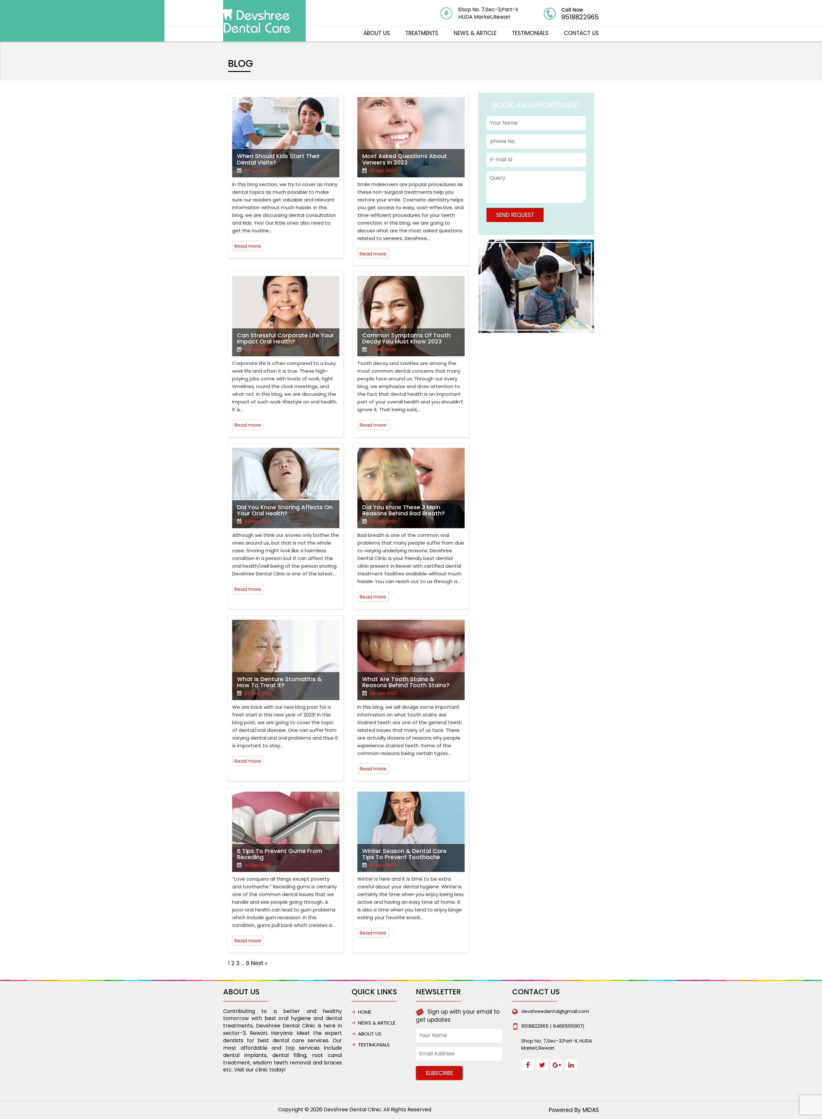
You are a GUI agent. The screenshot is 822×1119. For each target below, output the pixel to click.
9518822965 (580, 17)
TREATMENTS (421, 33)
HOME (364, 1011)
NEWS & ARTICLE (475, 33)
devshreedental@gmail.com (555, 1011)
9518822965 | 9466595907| (552, 1026)
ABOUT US (376, 33)
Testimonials (530, 33)
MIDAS (590, 1110)
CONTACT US (581, 33)
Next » (259, 963)
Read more (247, 246)
